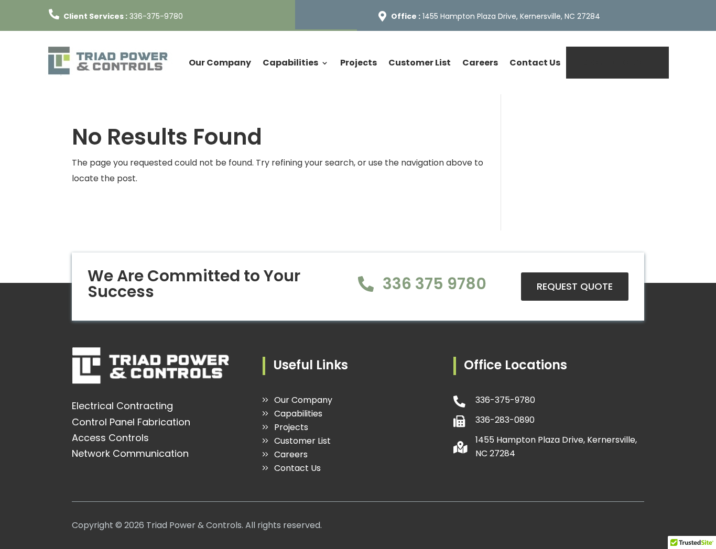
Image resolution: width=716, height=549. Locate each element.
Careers (480, 63)
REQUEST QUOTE (617, 63)
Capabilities (290, 63)
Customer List (419, 63)
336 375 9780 (434, 283)
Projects (358, 63)
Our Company (220, 63)
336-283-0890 (505, 420)
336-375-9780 (156, 16)
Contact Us (534, 63)
